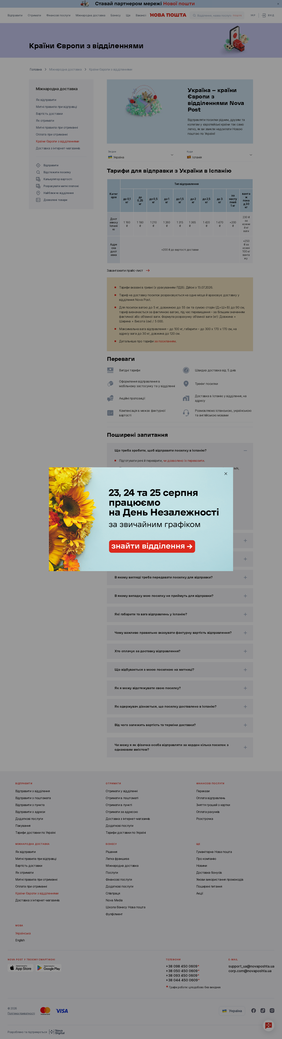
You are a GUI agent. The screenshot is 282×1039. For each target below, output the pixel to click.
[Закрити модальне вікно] (225, 473)
